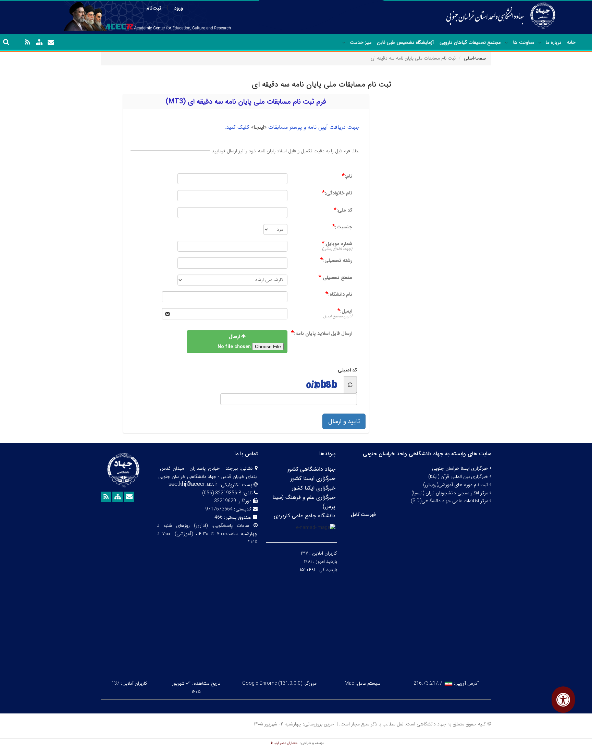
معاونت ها (523, 42)
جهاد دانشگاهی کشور (311, 469)
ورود (178, 8)
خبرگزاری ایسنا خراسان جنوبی (461, 468)
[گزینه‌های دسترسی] (563, 699)
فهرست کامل (363, 514)
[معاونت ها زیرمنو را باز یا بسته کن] (506, 43)
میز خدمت (360, 42)
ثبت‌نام (153, 8)
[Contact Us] (51, 42)
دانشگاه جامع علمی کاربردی (304, 515)
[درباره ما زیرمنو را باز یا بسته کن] (540, 43)
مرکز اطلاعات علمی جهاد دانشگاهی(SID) (450, 501)
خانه (571, 42)
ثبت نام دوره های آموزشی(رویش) (456, 485)
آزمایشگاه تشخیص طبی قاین (405, 42)
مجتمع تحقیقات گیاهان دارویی (470, 42)
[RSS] (27, 42)
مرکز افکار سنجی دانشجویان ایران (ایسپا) (450, 493)
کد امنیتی (347, 370)
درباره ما (554, 42)
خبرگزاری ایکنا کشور (313, 488)
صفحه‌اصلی (475, 58)
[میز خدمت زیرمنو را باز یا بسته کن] (344, 43)
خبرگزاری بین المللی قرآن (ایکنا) (459, 476)
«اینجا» (259, 127)
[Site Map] (39, 42)
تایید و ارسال (344, 421)
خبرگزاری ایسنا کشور (313, 478)
